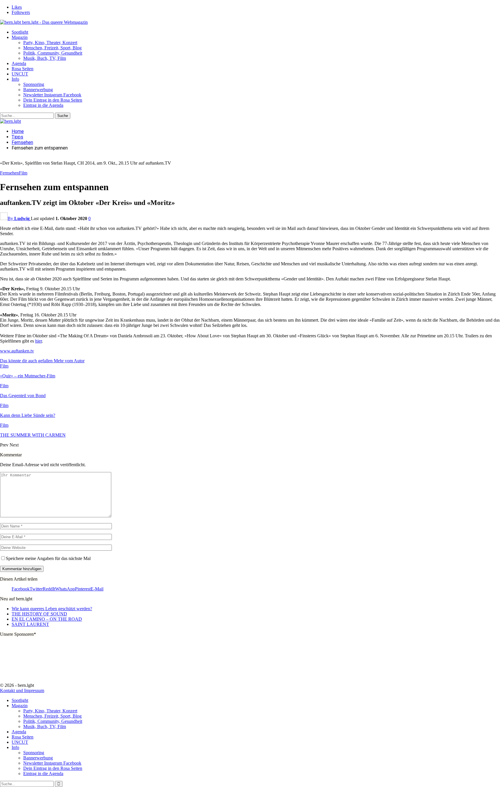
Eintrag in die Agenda (43, 105)
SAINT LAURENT (30, 624)
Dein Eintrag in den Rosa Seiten (52, 100)
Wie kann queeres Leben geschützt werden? (52, 608)
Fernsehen (9, 172)
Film (23, 172)
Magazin (20, 37)
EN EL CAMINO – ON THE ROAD (47, 619)
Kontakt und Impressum (22, 690)
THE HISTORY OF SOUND (39, 613)
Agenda (19, 63)
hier (38, 340)
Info (15, 79)
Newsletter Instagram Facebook (52, 94)
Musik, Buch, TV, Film (44, 58)
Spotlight (20, 32)
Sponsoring (33, 84)
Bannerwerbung (38, 89)
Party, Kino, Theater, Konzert (50, 42)
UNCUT (20, 73)
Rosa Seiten (22, 68)
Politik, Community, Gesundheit (52, 53)
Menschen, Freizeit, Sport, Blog (52, 47)
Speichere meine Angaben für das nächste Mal (48, 558)
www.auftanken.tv (17, 350)
